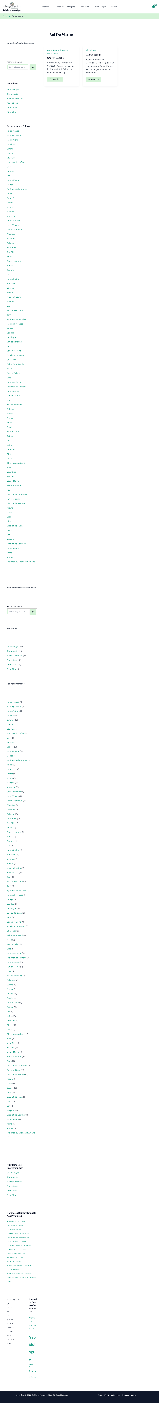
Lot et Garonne (14, 342)
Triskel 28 (10, 1277)
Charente (11, 360)
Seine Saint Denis (15, 364)
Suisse (10, 413)
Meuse (10, 265)
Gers (9, 346)
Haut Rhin (12, 247)
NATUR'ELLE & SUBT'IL (15, 1257)
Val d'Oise (11, 472)
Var (8, 274)
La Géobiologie (12, 1241)
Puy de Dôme (13, 395)
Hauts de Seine (14, 382)
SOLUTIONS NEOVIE (14, 1269)
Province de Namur (16, 355)
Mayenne (11, 216)
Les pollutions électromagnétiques (19, 1245)
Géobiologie (11, 1237)
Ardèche (11, 449)
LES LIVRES (23, 1241)
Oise (9, 377)
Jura (9, 400)
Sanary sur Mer (14, 261)
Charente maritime (16, 463)
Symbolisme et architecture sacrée (19, 1273)
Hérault (10, 171)
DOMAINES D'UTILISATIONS (18, 1233)
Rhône (10, 422)
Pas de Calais (13, 373)
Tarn (9, 315)
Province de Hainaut (16, 386)
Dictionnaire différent (14, 1229)
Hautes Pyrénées (15, 324)
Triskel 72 (33, 1277)
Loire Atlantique (14, 229)
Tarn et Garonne (15, 310)
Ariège (10, 328)
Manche (10, 211)
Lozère (10, 176)
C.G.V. (100, 1395)
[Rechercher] (33, 67)
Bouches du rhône (15, 162)
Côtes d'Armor (14, 220)
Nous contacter (129, 1395)
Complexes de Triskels (15, 1225)
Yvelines (10, 476)
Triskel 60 (25, 1277)
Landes (10, 333)
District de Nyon (15, 526)
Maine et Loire (14, 297)
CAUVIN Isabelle (55, 57)
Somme (10, 270)
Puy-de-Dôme (13, 499)
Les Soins (11, 1249)
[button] (51, 7)
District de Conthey (16, 544)
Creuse (10, 517)
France (10, 418)
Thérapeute (12, 94)
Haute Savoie (13, 391)
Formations (12, 103)
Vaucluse (11, 158)
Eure (9, 467)
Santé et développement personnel (19, 1265)
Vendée (10, 288)
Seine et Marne (14, 485)
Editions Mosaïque (12, 10)
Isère (9, 512)
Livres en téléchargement (16, 1253)
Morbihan (11, 283)
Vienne (10, 153)
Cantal (10, 530)
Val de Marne (13, 481)
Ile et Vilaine (13, 225)
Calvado (11, 243)
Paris (9, 490)
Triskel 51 (18, 1277)
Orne (9, 306)
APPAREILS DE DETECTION (16, 1221)
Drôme (10, 436)
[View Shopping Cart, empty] (153, 6)
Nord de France (14, 404)
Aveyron (11, 539)
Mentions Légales (112, 1395)
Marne (10, 557)
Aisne (9, 553)
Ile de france (13, 131)
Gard (9, 167)
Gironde (11, 149)
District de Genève (16, 503)
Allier (9, 454)
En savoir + (55, 80)
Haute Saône (13, 279)
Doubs (10, 185)
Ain (8, 440)
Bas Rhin (11, 252)
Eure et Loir (12, 301)
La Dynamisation (22, 1237)
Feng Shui (11, 112)
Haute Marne (13, 180)
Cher (9, 521)
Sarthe (10, 292)
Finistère (11, 234)
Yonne (10, 207)
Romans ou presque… (14, 1261)
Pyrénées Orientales (16, 319)
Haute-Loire (13, 431)
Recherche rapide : (15, 62)
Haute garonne (14, 135)
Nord (9, 369)
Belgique (11, 409)
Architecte (12, 107)
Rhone (10, 256)
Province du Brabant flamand (21, 562)
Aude (9, 193)
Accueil (6, 16)
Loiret (10, 202)
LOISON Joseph (93, 54)
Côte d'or (11, 198)
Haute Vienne (13, 140)
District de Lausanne (17, 494)
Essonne (11, 238)
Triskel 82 (10, 1281)
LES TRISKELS (21, 1249)
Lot (8, 535)
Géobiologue (13, 89)
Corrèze (11, 144)
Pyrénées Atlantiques (17, 189)
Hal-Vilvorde (13, 548)
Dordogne (11, 337)
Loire (9, 445)
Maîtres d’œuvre (14, 98)
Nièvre (10, 508)
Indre (9, 458)
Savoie (10, 427)
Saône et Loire (14, 351)
